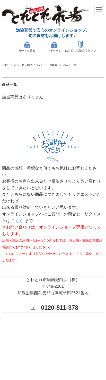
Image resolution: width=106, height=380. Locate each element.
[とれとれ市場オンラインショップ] (46, 25)
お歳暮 (53, 65)
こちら (17, 220)
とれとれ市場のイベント (28, 65)
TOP (5, 65)
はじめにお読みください (80, 50)
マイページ (54, 50)
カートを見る (26, 50)
